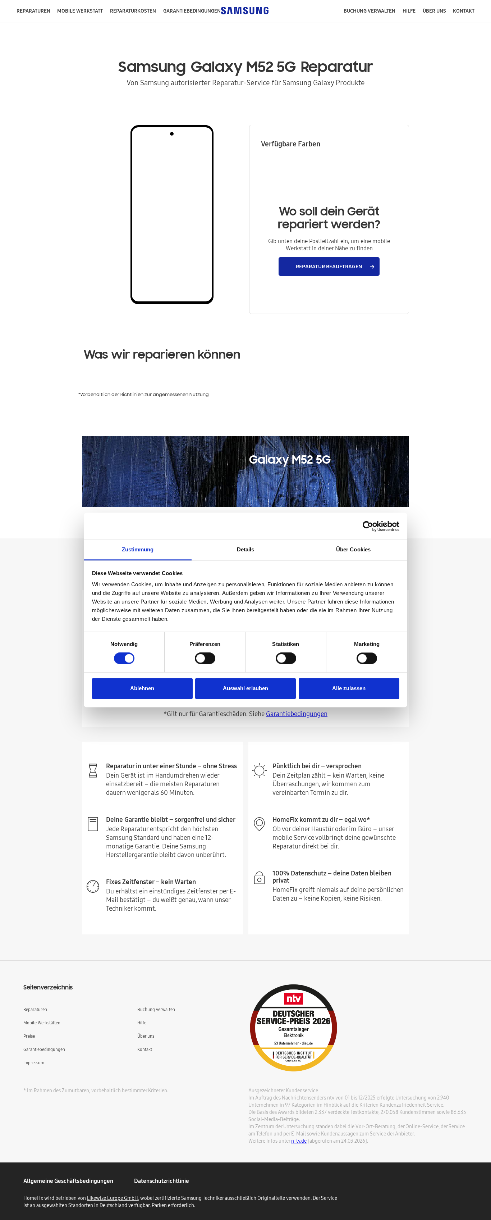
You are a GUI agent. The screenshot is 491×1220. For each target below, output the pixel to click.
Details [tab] (245, 549)
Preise (29, 1036)
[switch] (205, 658)
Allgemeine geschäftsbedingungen (68, 1180)
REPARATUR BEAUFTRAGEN (329, 266)
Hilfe (409, 10)
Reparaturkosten (133, 10)
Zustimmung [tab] (138, 549)
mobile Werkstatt (80, 10)
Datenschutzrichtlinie (161, 1180)
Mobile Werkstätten (41, 1023)
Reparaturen (33, 10)
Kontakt (463, 10)
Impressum (33, 1063)
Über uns (145, 1036)
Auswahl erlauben (245, 688)
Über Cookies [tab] (353, 549)
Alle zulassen (349, 688)
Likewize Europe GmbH (112, 1198)
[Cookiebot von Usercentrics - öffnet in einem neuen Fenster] (367, 526)
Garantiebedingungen (296, 713)
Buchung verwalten (369, 10)
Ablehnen (142, 688)
